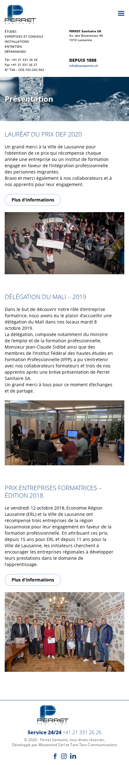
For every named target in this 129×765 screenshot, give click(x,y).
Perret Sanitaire (54, 739)
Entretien (13, 46)
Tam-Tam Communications (93, 744)
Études (11, 31)
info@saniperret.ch (83, 65)
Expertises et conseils (24, 36)
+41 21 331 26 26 (24, 59)
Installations (17, 41)
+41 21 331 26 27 (24, 64)
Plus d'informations (33, 200)
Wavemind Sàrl (52, 744)
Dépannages (15, 51)
